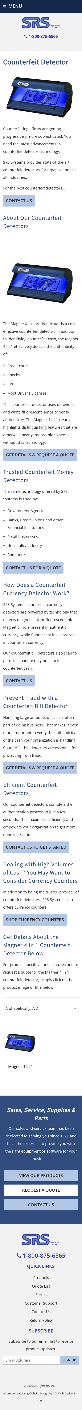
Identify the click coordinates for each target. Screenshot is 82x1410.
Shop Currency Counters (35, 919)
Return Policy (41, 1320)
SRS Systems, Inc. (44, 1386)
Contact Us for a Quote (33, 568)
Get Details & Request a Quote (40, 455)
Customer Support (41, 1303)
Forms (41, 1294)
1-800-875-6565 (43, 36)
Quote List (41, 1286)
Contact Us (19, 200)
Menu (15, 6)
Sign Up (69, 1360)
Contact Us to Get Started (36, 847)
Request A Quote (41, 1190)
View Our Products (41, 1175)
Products (41, 1277)
